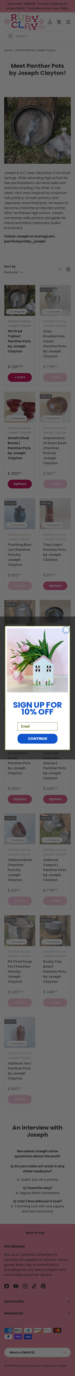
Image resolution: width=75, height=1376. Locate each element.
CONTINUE (37, 738)
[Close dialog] (66, 630)
